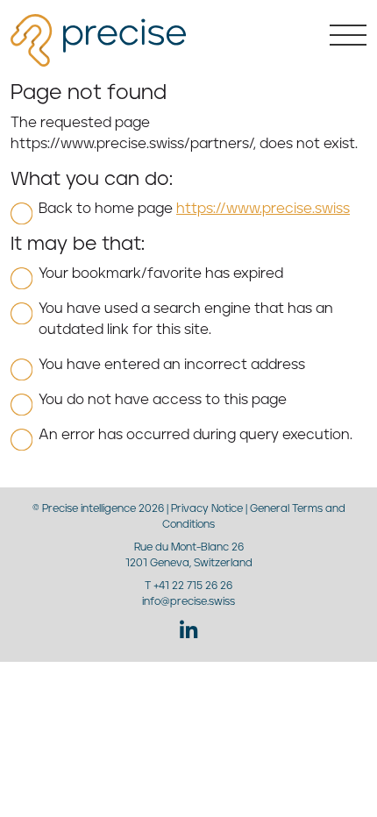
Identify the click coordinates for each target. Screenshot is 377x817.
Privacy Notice (207, 509)
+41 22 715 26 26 (192, 586)
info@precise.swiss (188, 601)
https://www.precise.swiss (263, 209)
